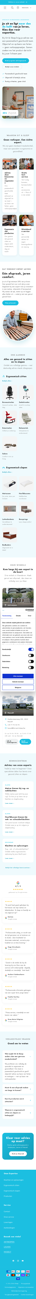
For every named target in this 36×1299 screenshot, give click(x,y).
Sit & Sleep (14, 1283)
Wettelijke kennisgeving (19, 1291)
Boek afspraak (25, 741)
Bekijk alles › (7, 381)
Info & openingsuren (12, 741)
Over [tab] (29, 615)
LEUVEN (7, 1247)
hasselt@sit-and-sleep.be (16, 728)
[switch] (31, 655)
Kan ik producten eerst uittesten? (14, 1100)
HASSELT (7, 1252)
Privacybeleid (25, 1283)
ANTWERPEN (9, 1242)
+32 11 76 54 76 (14, 725)
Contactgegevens (10, 1287)
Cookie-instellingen (27, 1294)
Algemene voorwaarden (26, 1287)
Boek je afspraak (18, 1154)
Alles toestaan (18, 676)
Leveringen (8, 1222)
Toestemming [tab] (6, 615)
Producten (8, 1196)
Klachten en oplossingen (14, 1180)
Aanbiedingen (9, 1227)
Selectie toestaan (18, 682)
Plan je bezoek (10, 303)
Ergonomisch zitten (11, 1185)
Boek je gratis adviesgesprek (15, 61)
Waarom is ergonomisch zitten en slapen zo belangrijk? (15, 1113)
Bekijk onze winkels (12, 67)
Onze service (9, 1217)
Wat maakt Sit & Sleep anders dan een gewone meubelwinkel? (15, 1056)
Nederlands (25, 7)
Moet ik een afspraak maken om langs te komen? (16, 1088)
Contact (7, 1211)
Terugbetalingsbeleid (12, 1294)
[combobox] (26, 8)
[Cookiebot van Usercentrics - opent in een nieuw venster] (25, 610)
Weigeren (18, 687)
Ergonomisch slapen (12, 1191)
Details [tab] (18, 615)
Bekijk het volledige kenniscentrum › (17, 868)
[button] (5, 7)
